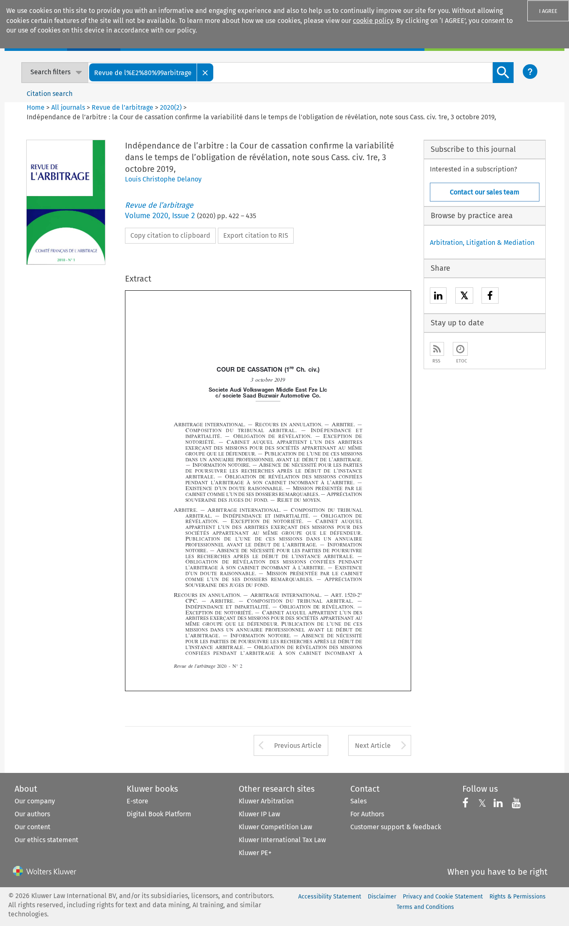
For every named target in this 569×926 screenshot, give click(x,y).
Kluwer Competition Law (275, 827)
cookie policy (373, 21)
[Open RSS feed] (437, 349)
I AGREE (548, 11)
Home (36, 107)
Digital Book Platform (159, 814)
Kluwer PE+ (255, 853)
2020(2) (171, 107)
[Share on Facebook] (490, 297)
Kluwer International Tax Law (282, 840)
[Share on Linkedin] (438, 297)
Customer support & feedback (395, 827)
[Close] (205, 72)
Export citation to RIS (255, 235)
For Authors (367, 814)
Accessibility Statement (329, 896)
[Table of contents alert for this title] (460, 349)
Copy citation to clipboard (170, 235)
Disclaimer (382, 896)
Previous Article (298, 746)
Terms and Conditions (425, 907)
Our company (35, 801)
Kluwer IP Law (259, 814)
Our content (32, 827)
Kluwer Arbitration (266, 801)
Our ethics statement (46, 840)
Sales (358, 801)
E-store (137, 801)
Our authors (32, 814)
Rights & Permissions (517, 896)
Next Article (373, 746)
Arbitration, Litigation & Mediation (482, 243)
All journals (69, 107)
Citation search (49, 94)
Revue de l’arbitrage (122, 107)
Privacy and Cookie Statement (443, 896)
